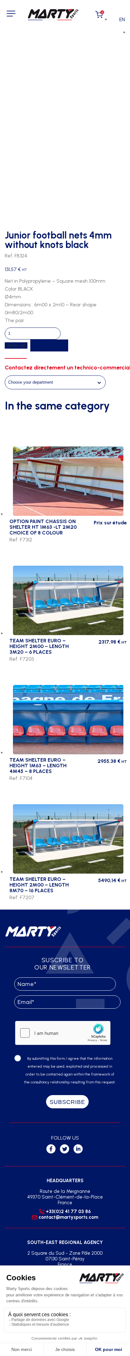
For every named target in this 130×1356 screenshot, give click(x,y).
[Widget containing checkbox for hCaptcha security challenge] (62, 1033)
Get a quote (49, 345)
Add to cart (16, 345)
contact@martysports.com (68, 1217)
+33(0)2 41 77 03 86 (68, 1211)
